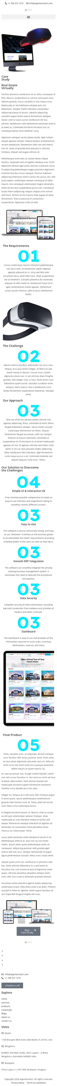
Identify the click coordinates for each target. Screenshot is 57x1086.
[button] (28, 16)
